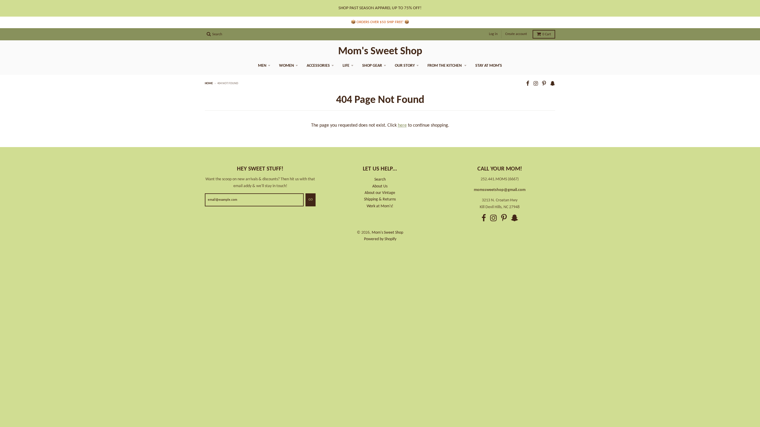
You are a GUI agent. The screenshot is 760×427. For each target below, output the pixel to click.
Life (346, 65)
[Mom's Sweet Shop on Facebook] (527, 84)
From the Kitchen (445, 65)
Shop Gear (372, 65)
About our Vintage (380, 193)
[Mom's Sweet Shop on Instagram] (535, 84)
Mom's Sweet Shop (380, 51)
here (402, 125)
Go (310, 199)
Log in (493, 34)
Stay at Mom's (488, 65)
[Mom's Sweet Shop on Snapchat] (552, 84)
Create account (516, 34)
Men (262, 65)
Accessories (318, 65)
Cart (546, 34)
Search (380, 179)
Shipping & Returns (380, 199)
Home (209, 83)
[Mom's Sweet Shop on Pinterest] (544, 84)
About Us (379, 186)
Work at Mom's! (380, 206)
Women (286, 65)
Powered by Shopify (380, 239)
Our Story (405, 65)
